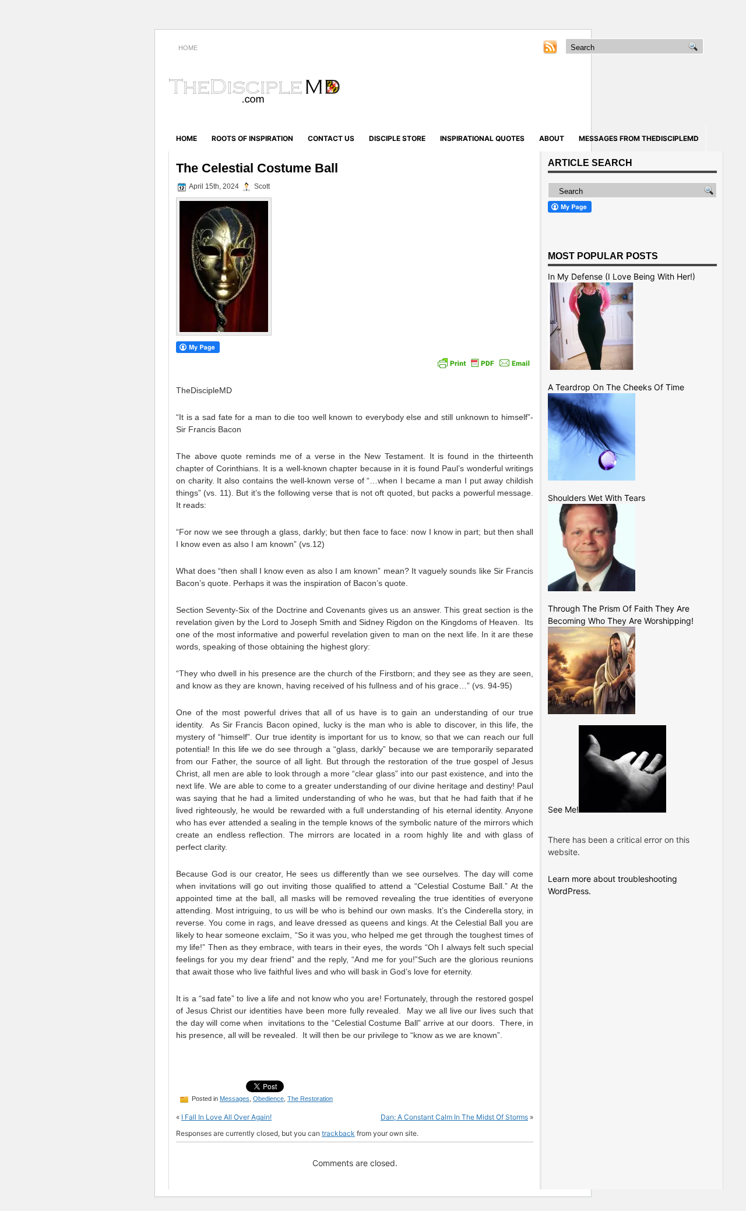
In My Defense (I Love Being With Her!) (621, 276)
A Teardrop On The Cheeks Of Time (616, 387)
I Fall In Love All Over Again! (226, 1117)
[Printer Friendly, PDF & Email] (483, 363)
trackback (338, 1133)
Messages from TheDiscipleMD (639, 138)
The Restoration (310, 1098)
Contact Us (331, 138)
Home (186, 138)
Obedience (268, 1098)
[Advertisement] (586, 92)
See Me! (563, 809)
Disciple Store (397, 138)
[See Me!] (622, 809)
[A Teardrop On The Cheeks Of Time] (591, 477)
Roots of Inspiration (252, 138)
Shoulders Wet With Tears (596, 498)
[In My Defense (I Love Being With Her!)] (591, 367)
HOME (188, 47)
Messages (234, 1098)
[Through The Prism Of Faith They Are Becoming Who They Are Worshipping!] (591, 711)
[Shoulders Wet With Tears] (591, 588)
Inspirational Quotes (482, 138)
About (551, 138)
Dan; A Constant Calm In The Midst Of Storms (454, 1117)
